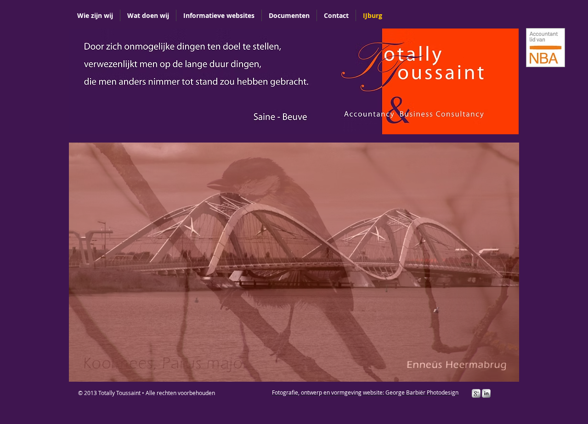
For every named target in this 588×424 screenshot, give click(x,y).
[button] (197, 81)
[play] (505, 367)
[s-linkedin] (486, 393)
